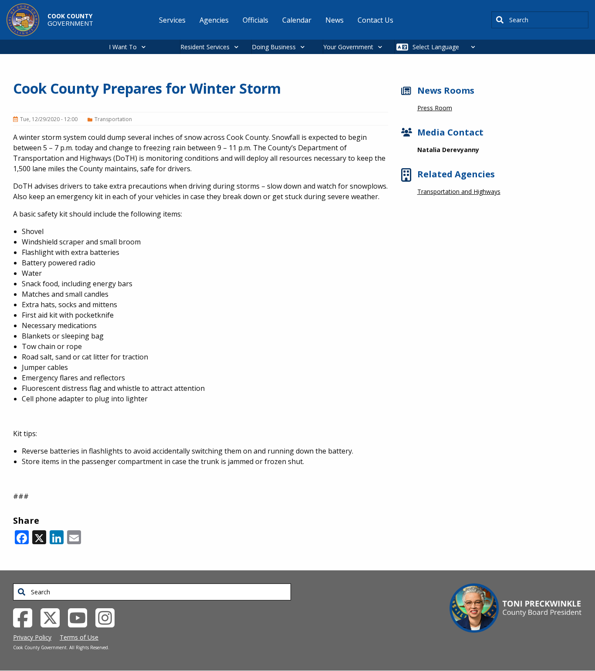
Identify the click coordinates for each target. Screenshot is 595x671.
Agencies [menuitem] (214, 20)
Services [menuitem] (172, 20)
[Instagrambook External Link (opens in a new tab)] (108, 617)
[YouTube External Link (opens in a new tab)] (81, 617)
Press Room (434, 108)
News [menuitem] (334, 20)
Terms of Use (79, 637)
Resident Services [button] (205, 47)
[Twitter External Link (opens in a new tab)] (53, 617)
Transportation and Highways (458, 191)
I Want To (123, 47)
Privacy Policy (32, 637)
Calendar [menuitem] (296, 20)
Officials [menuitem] (255, 20)
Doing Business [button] (274, 47)
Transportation (113, 119)
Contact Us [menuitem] (375, 20)
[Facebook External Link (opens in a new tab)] (26, 617)
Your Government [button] (348, 47)
